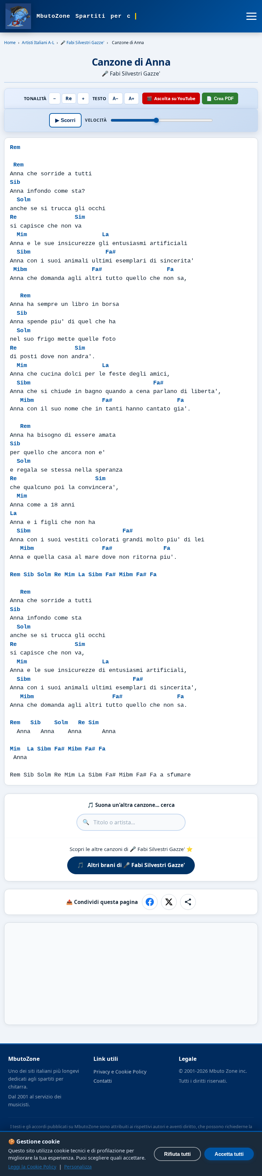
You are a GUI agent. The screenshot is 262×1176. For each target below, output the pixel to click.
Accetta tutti (229, 1154)
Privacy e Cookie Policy (119, 1071)
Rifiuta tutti (177, 1154)
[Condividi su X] (169, 902)
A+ (131, 98)
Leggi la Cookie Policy (32, 1166)
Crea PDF (220, 98)
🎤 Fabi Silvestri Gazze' (82, 42)
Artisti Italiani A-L (38, 42)
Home (10, 42)
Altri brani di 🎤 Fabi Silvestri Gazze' (131, 865)
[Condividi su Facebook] (150, 902)
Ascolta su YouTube (171, 98)
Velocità (95, 120)
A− (115, 98)
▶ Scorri (65, 120)
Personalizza (78, 1166)
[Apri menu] (251, 16)
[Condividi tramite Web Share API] (188, 902)
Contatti (102, 1081)
